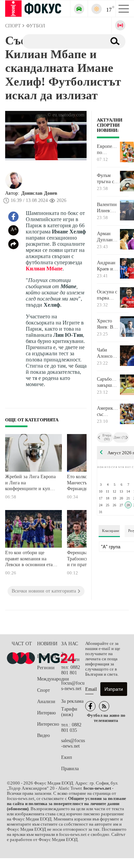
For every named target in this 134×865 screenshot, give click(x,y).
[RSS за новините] (104, 706)
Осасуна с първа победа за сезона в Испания (107, 295)
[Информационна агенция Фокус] (90, 706)
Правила (70, 768)
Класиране (110, 531)
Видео (43, 735)
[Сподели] (13, 244)
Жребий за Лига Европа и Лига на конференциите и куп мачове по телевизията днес (30, 483)
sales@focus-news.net (73, 743)
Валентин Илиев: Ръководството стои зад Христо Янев (108, 208)
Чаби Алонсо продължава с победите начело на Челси (108, 353)
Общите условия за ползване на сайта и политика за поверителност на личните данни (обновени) (66, 803)
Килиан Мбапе (44, 268)
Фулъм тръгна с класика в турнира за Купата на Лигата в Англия (108, 179)
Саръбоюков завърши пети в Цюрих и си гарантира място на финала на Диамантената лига (108, 382)
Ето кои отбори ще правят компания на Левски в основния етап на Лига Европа (30, 559)
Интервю (46, 712)
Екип (66, 757)
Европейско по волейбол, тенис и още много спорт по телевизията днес (108, 149)
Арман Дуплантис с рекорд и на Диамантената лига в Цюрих (108, 237)
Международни (49, 679)
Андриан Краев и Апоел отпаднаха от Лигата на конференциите (108, 266)
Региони (46, 667)
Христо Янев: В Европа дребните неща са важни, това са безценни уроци (106, 324)
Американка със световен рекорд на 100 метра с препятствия (108, 411)
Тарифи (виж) (69, 712)
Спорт (43, 690)
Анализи (46, 701)
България (46, 656)
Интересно (48, 724)
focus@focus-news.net (73, 685)
